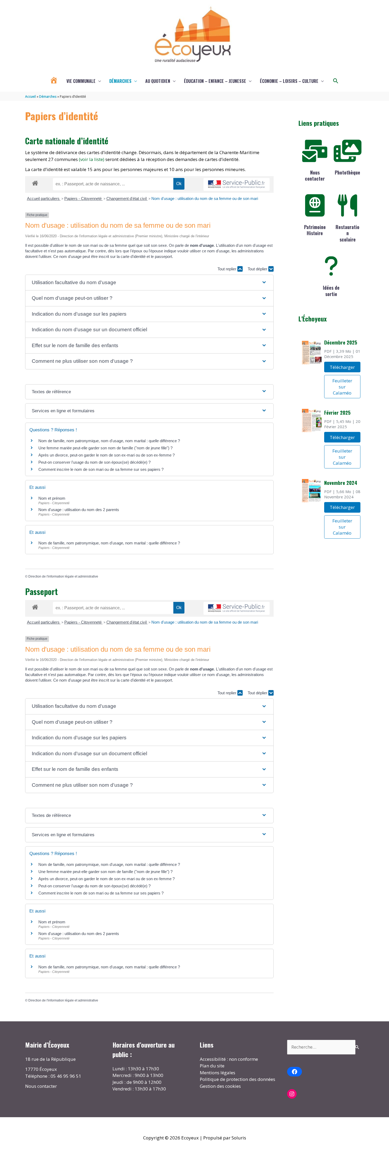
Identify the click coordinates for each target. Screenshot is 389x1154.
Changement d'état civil (127, 198)
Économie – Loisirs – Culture (289, 81)
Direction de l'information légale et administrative (63, 576)
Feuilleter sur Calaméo (342, 387)
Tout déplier (258, 269)
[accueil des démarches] (35, 182)
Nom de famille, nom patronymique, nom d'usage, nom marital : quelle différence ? (109, 441)
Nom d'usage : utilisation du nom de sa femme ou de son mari (204, 198)
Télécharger (342, 367)
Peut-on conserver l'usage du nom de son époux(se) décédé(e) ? (94, 462)
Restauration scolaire (347, 233)
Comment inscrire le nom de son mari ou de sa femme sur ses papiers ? (101, 469)
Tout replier (227, 269)
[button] (335, 81)
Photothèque (347, 172)
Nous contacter (315, 175)
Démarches (120, 81)
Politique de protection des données (237, 1079)
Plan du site (212, 1066)
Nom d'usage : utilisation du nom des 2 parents (78, 509)
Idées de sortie (331, 290)
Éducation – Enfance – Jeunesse (215, 81)
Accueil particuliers (44, 198)
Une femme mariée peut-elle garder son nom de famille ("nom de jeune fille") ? (105, 448)
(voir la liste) (91, 159)
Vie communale (81, 81)
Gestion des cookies (220, 1086)
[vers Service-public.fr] (236, 184)
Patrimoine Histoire (315, 229)
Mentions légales (217, 1073)
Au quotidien (157, 81)
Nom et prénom (51, 498)
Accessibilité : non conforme (229, 1059)
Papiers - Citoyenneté (83, 198)
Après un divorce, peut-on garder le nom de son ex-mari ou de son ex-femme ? (107, 455)
